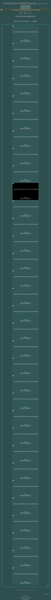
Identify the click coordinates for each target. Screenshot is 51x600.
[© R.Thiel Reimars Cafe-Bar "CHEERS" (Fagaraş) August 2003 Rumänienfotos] (25, 10)
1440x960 (33, 16)
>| (30, 13)
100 (34, 21)
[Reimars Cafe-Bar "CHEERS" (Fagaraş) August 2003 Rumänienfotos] (25, 31)
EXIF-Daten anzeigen (21, 589)
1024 (25, 41)
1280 (27, 41)
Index (25, 13)
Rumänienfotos (25, 8)
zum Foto (27, 589)
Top (47, 585)
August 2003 (25, 6)
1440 (30, 41)
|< (20, 13)
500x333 (17, 16)
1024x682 (25, 16)
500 (21, 41)
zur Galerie (31, 589)
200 (36, 21)
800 (23, 41)
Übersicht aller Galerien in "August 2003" (21, 21)
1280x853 (29, 16)
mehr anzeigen (22, 11)
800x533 (21, 16)
